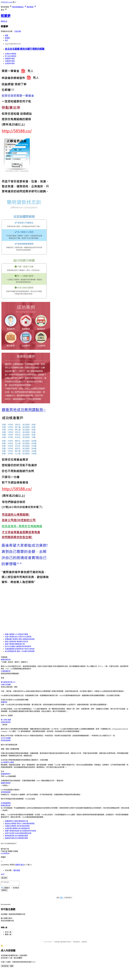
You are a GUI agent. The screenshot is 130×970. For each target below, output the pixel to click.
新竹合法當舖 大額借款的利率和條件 (18, 646)
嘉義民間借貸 (6, 783)
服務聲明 (84, 942)
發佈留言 (4, 890)
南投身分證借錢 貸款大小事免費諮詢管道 (20, 823)
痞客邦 (17, 865)
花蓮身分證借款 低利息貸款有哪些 (17, 826)
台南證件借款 (10, 63)
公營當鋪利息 (6, 671)
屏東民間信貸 (6, 805)
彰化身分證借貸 (10, 56)
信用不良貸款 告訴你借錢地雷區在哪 (18, 833)
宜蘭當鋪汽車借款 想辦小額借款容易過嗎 (20, 639)
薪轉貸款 (4, 702)
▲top (2, 874)
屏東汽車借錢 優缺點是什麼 (15, 644)
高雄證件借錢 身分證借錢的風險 (16, 838)
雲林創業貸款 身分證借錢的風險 (16, 836)
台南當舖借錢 (6, 803)
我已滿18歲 (5, 966)
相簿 (6, 35)
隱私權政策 (76, 942)
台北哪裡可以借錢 (7, 762)
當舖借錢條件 (6, 774)
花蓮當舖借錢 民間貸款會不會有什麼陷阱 (20, 649)
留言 (22, 865)
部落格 (7, 38)
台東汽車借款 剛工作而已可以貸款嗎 (18, 637)
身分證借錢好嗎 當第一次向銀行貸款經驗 (20, 651)
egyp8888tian (5, 853)
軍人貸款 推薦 (6, 720)
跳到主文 (4, 21)
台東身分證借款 (10, 54)
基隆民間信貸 (6, 659)
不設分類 (17, 31)
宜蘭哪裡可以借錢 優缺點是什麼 (16, 821)
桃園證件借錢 (10, 58)
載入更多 (4, 878)
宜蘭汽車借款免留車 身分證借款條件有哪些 (20, 831)
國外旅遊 (16, 870)
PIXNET (50, 942)
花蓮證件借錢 (10, 61)
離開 (11, 966)
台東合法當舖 (6, 684)
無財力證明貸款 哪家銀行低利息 (16, 641)
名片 (6, 40)
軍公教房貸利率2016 (8, 682)
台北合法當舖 (6, 738)
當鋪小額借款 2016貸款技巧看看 (16, 634)
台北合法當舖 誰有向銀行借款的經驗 (24, 49)
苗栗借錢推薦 (6, 792)
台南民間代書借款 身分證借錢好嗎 (17, 828)
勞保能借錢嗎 (6, 740)
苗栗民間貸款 (6, 722)
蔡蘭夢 (6, 16)
